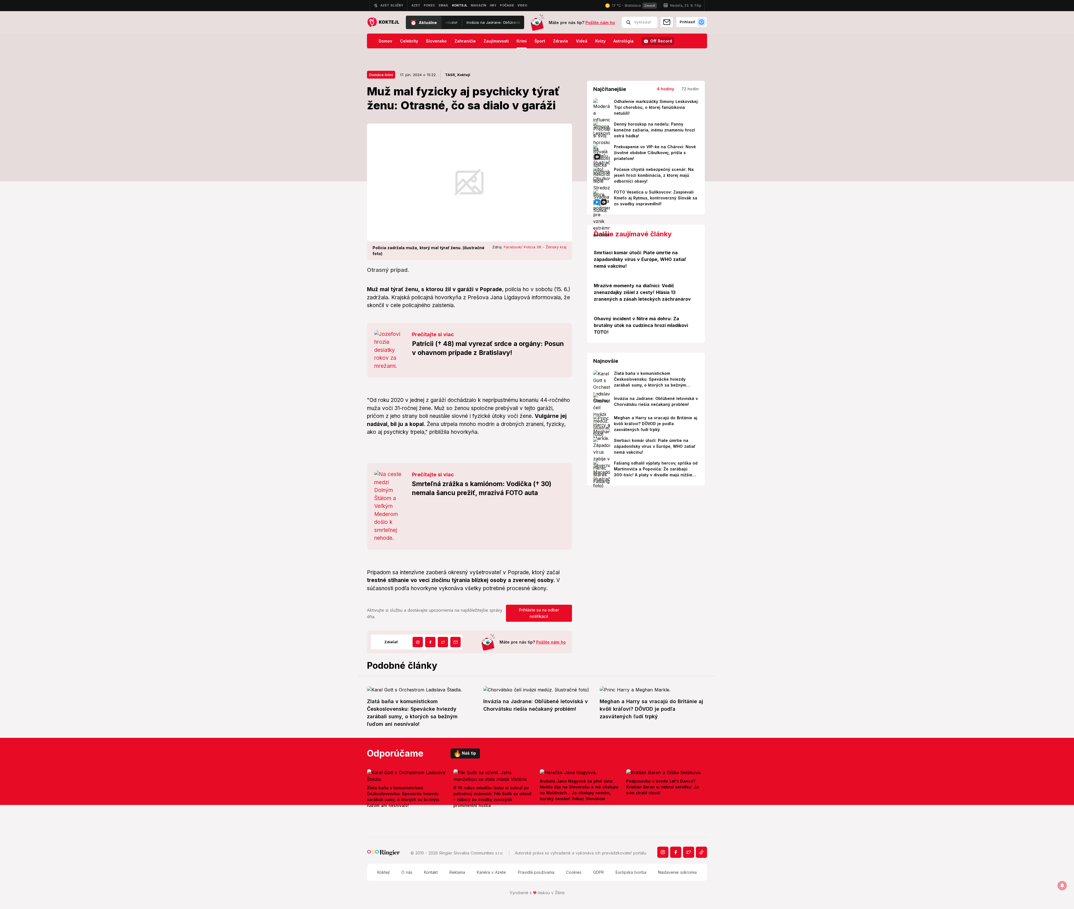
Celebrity (409, 41)
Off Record (661, 41)
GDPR (598, 872)
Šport (539, 41)
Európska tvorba (631, 872)
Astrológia (623, 41)
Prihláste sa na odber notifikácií (539, 613)
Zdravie (560, 41)
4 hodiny (665, 88)
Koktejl (383, 872)
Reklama (457, 872)
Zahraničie (465, 41)
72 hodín (690, 88)
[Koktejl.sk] (383, 22)
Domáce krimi (381, 74)
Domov (385, 41)
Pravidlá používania (536, 872)
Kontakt (431, 872)
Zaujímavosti (496, 41)
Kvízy (600, 41)
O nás (406, 872)
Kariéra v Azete (491, 872)
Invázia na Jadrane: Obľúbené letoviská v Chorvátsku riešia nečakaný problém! (467, 22)
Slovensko (436, 41)
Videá (581, 41)
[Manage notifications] (1062, 885)
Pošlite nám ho (600, 22)
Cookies (573, 872)
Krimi (522, 41)
